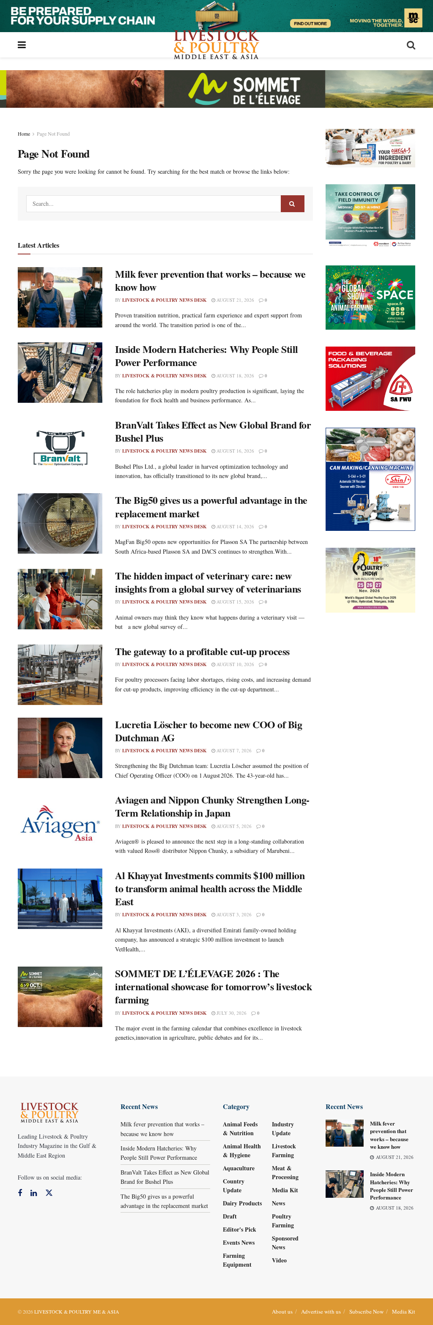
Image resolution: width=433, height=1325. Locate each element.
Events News (239, 1242)
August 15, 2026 (234, 601)
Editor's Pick (239, 1229)
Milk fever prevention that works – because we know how (210, 280)
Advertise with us (321, 1311)
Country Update (233, 1185)
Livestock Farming (284, 1150)
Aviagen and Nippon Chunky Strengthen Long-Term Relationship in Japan (212, 806)
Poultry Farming (283, 1220)
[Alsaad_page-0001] (371, 579)
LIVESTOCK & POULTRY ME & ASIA (76, 1311)
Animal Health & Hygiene (242, 1150)
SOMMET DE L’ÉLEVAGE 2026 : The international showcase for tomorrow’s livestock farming (213, 986)
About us (282, 1311)
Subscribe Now (366, 1311)
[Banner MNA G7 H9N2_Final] (371, 215)
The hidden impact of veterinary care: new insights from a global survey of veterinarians (208, 582)
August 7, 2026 (233, 750)
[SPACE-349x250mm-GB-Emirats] (371, 296)
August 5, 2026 (233, 826)
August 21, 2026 (234, 300)
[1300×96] (216, 15)
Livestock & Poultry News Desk (164, 300)
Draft (230, 1216)
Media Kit (285, 1190)
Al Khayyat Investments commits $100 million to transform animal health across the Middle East (209, 888)
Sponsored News (285, 1242)
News (278, 1203)
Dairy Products (242, 1203)
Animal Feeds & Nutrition (240, 1128)
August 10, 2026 (234, 664)
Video (279, 1260)
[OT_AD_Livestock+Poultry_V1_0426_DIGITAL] (371, 147)
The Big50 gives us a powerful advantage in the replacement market (211, 506)
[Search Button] (292, 203)
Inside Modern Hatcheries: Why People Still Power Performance (206, 355)
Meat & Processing (285, 1172)
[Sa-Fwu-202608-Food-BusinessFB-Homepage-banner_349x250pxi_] (371, 378)
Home (24, 133)
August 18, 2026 (234, 375)
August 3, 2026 (233, 914)
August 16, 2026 (234, 451)
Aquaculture (239, 1168)
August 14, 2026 (234, 526)
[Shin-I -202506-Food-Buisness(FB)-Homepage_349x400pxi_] (371, 478)
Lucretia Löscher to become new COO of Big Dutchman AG (208, 731)
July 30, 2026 (231, 1013)
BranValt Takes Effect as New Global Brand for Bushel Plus (213, 431)
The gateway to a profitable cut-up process (202, 651)
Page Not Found (53, 133)
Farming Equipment (237, 1260)
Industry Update (283, 1128)
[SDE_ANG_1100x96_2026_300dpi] (216, 88)
